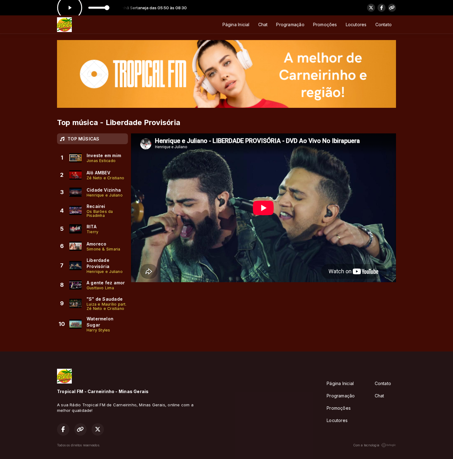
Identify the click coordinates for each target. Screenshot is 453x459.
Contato (383, 24)
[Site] (392, 8)
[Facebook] (381, 8)
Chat (263, 24)
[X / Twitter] (371, 8)
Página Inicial (236, 24)
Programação (290, 24)
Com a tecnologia (366, 445)
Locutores (356, 24)
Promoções (325, 24)
